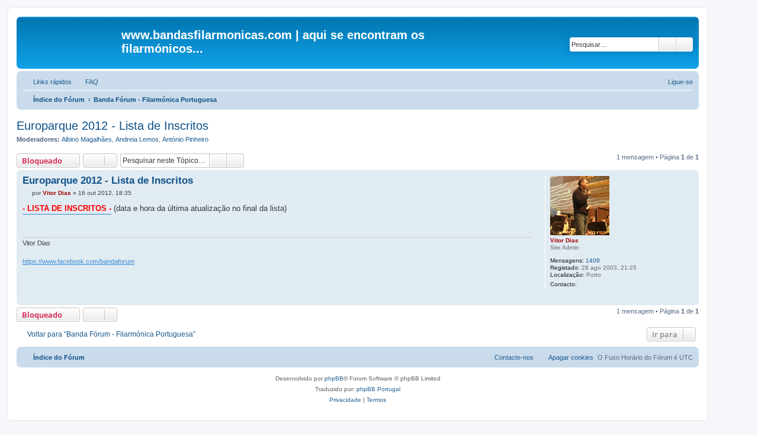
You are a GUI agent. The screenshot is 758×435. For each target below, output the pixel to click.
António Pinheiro (185, 139)
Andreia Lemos (137, 139)
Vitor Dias (564, 240)
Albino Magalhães (87, 139)
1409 (593, 260)
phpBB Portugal (378, 389)
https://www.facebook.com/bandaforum (78, 261)
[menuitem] (86, 82)
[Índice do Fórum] (70, 38)
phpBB (334, 378)
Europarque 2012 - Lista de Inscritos (112, 125)
